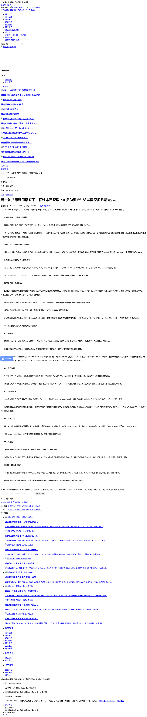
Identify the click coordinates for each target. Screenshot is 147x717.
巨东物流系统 (6, 5)
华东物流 (15, 40)
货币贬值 (16, 502)
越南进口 (8, 19)
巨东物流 (9, 628)
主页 (2, 195)
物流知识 (8, 30)
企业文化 (8, 35)
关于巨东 (8, 32)
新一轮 (28, 502)
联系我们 (15, 35)
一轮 (22, 502)
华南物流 (8, 40)
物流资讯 (15, 30)
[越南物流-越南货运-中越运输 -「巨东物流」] (18, 10)
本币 (4, 502)
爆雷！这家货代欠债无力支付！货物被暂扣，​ (25, 510)
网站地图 (120, 701)
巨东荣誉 (22, 35)
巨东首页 (8, 14)
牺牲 (8, 502)
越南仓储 (8, 22)
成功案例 (8, 25)
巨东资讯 (8, 27)
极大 (41, 206)
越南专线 (8, 17)
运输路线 (8, 37)
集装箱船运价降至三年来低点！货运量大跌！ (25, 506)
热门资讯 (4, 166)
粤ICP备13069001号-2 (107, 701)
